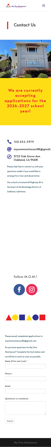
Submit (10, 421)
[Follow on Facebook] (19, 289)
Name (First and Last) (16, 361)
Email (7, 386)
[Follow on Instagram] (31, 289)
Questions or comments (16, 398)
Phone (9, 373)
